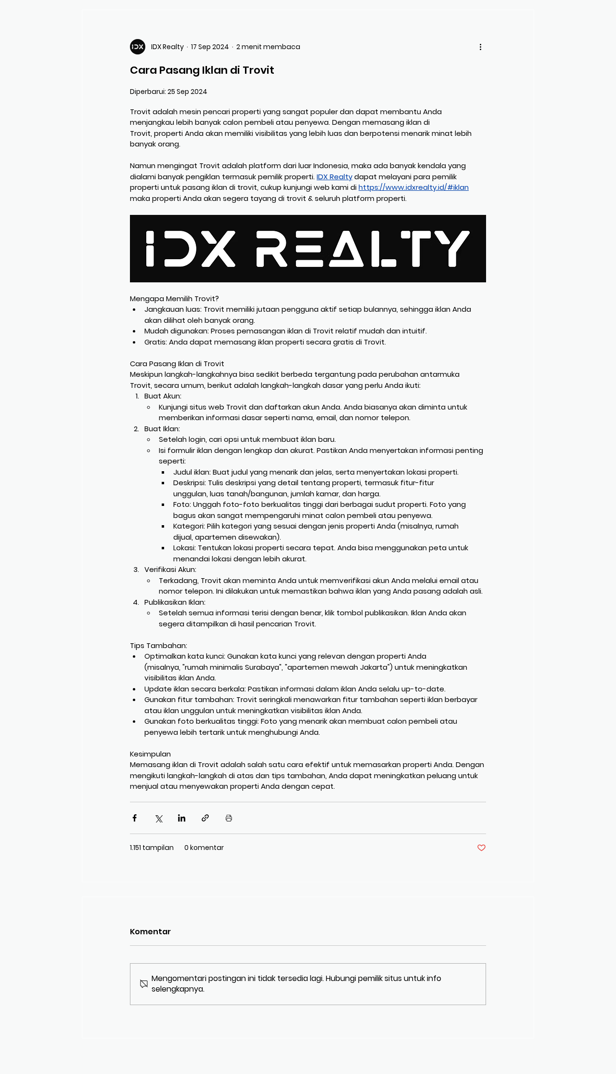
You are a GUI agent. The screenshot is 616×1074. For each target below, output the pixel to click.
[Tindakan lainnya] (480, 47)
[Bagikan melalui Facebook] (134, 817)
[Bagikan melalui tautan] (205, 817)
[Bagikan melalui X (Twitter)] (158, 817)
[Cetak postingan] (228, 817)
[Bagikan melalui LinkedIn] (181, 817)
